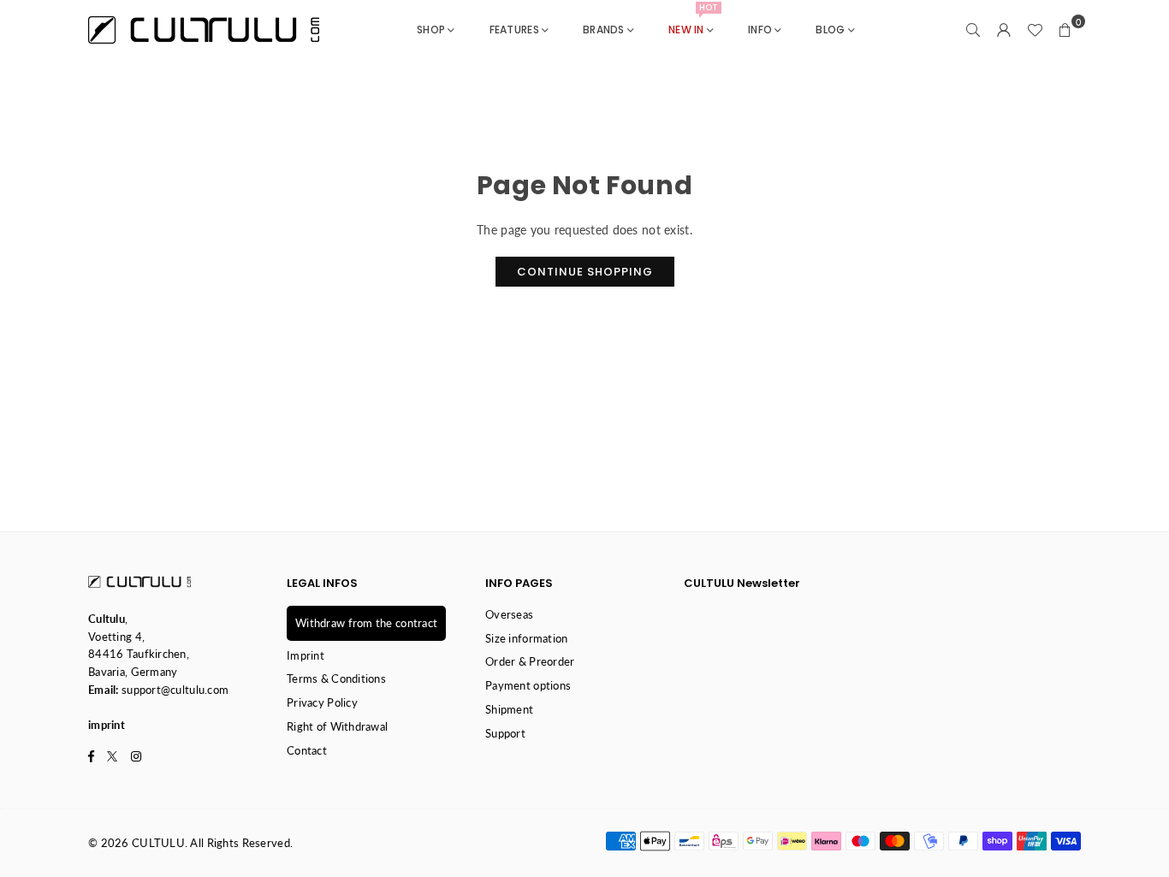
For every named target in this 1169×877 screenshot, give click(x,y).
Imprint (305, 655)
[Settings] (1003, 30)
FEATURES (514, 29)
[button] (1065, 30)
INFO (760, 29)
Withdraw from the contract (366, 623)
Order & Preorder (529, 661)
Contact (307, 750)
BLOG (830, 29)
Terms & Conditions (336, 678)
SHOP (431, 29)
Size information (526, 638)
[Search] (973, 30)
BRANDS (604, 29)
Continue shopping (585, 272)
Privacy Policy (322, 702)
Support (505, 733)
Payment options (528, 685)
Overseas (509, 614)
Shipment (509, 709)
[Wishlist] (1034, 30)
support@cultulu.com (175, 689)
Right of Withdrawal (337, 726)
